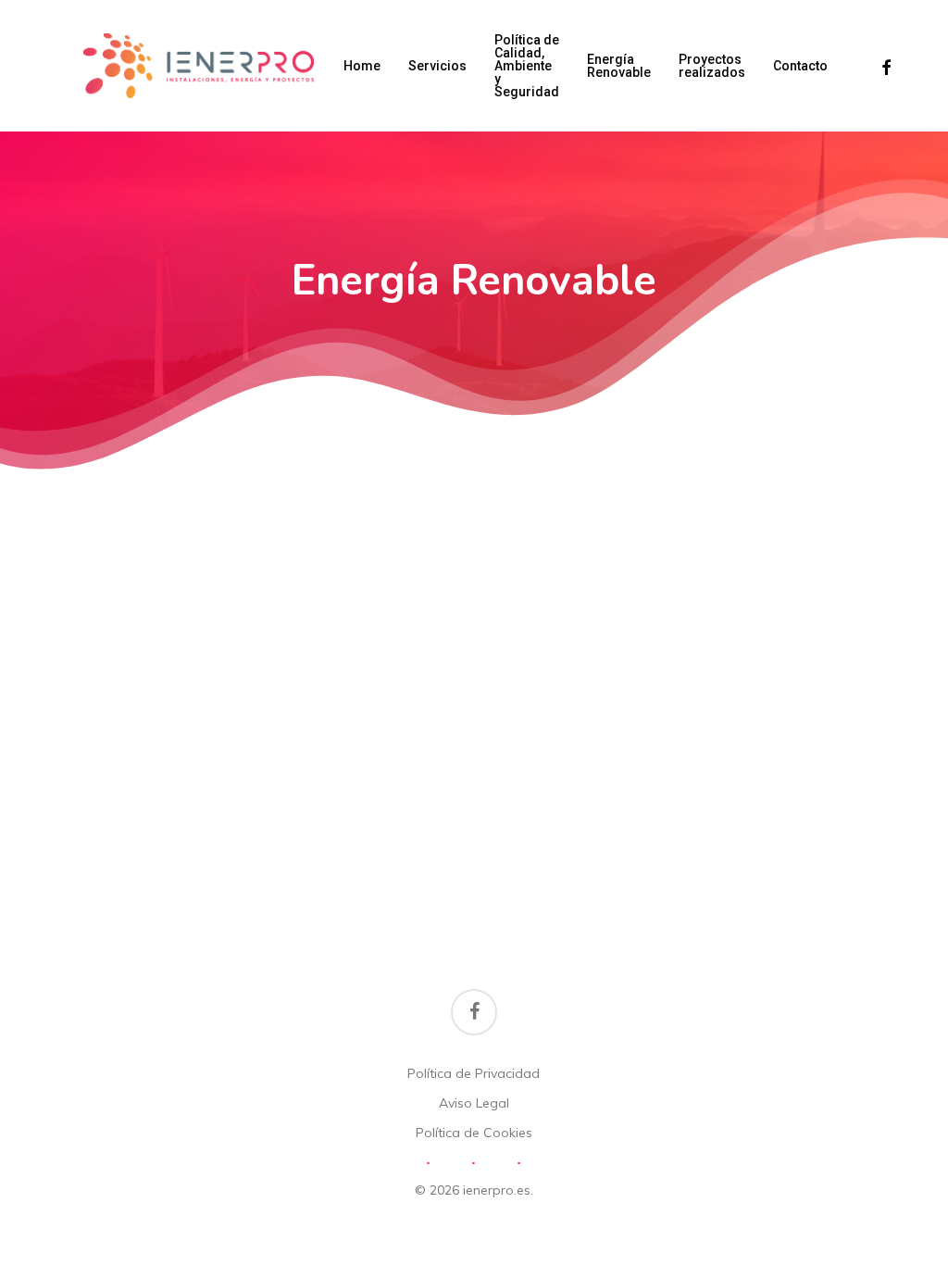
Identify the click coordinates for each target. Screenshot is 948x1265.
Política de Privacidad (473, 1073)
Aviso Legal (474, 1103)
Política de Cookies (474, 1132)
